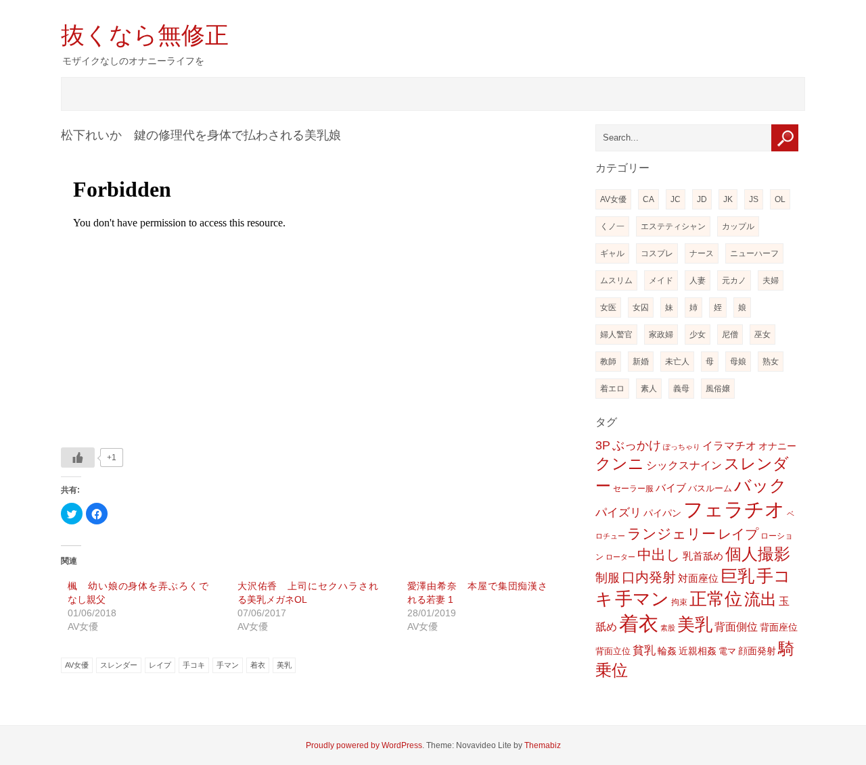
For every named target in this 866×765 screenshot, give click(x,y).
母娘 (738, 361)
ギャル (612, 253)
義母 (681, 388)
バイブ (671, 488)
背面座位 (779, 627)
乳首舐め (703, 556)
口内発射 (649, 577)
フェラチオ (734, 509)
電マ (727, 651)
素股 (667, 628)
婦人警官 (616, 334)
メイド (661, 280)
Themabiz (542, 745)
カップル (738, 226)
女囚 (641, 307)
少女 (697, 334)
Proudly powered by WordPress (364, 745)
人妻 (697, 280)
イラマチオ (729, 445)
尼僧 (730, 334)
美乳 (284, 665)
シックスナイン (684, 465)
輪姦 (667, 650)
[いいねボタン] (78, 457)
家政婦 (661, 334)
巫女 (762, 334)
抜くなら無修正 (145, 35)
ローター (620, 557)
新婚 (641, 361)
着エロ (612, 388)
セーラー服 (633, 488)
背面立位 (613, 651)
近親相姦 (697, 650)
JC (675, 199)
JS (753, 199)
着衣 (257, 665)
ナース (701, 253)
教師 (608, 361)
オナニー (777, 446)
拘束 (679, 602)
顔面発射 (757, 651)
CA (648, 199)
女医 (608, 307)
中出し (659, 554)
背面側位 (736, 626)
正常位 (715, 599)
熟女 (770, 361)
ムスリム (616, 280)
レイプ (160, 665)
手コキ (194, 665)
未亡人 (677, 361)
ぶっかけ (636, 445)
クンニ (619, 463)
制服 (607, 578)
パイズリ (618, 512)
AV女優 (77, 665)
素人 (649, 388)
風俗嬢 (718, 388)
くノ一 (612, 226)
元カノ (734, 280)
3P (602, 445)
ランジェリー (671, 534)
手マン (227, 665)
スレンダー (118, 665)
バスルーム (710, 488)
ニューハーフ (754, 253)
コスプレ (657, 253)
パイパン (662, 513)
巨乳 (737, 575)
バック (760, 485)
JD (702, 199)
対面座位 (698, 578)
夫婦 (770, 280)
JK (728, 199)
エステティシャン (673, 226)
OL (780, 199)
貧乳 (644, 650)
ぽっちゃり (681, 447)
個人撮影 (757, 554)
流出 (760, 599)
